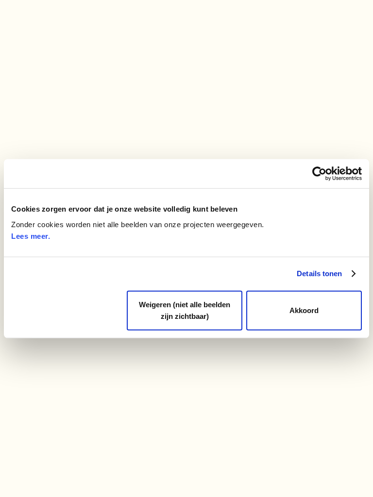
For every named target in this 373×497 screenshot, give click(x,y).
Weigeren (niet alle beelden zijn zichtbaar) (184, 310)
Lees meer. (30, 236)
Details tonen (319, 273)
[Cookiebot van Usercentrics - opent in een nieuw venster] (319, 173)
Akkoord (304, 310)
